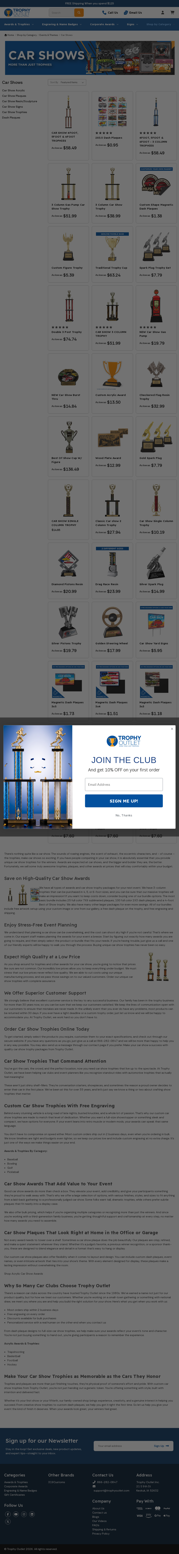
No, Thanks (124, 815)
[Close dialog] (172, 729)
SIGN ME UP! (124, 801)
